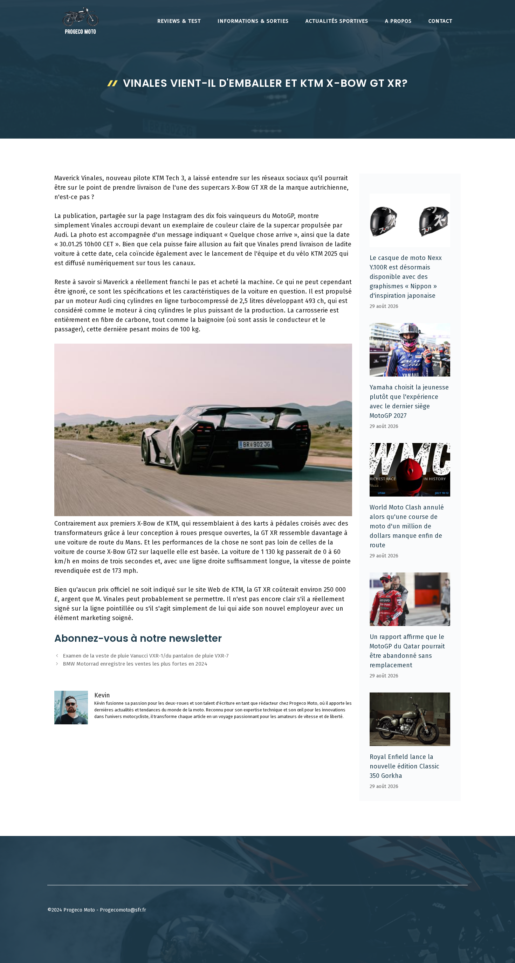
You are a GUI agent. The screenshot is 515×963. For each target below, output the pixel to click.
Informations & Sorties (253, 21)
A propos (398, 21)
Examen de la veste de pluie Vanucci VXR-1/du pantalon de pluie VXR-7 (146, 656)
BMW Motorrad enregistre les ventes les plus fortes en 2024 (135, 664)
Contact (440, 21)
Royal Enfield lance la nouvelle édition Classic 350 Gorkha (404, 766)
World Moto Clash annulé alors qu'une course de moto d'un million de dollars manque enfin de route (407, 526)
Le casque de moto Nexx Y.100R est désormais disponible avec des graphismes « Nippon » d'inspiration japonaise (406, 277)
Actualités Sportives (336, 21)
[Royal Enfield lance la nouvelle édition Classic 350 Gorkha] (410, 741)
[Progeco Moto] (80, 20)
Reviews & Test (179, 21)
